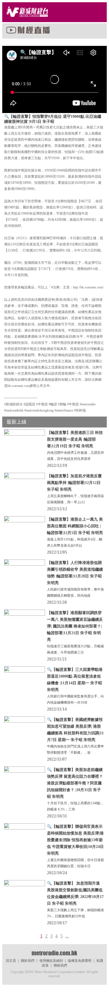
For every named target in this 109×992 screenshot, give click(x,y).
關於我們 (27, 961)
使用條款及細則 (51, 961)
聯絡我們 (60, 965)
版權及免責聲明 (79, 961)
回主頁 (11, 961)
